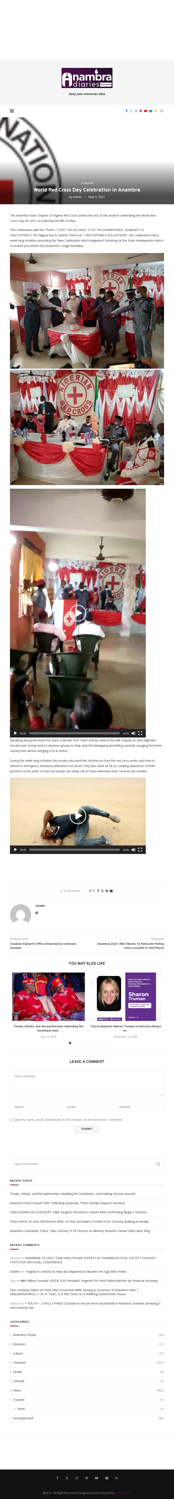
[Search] (162, 111)
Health (88, 1372)
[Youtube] (145, 111)
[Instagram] (136, 111)
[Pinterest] (140, 111)
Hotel (90, 1409)
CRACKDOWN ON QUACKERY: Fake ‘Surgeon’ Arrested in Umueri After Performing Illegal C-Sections (78, 1212)
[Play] (15, 733)
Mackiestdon (123, 1493)
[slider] (74, 733)
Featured (88, 1362)
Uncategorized (88, 1418)
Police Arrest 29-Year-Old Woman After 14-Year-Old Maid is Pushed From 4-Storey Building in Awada (79, 1221)
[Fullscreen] (140, 733)
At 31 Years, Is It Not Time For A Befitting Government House (83, 1294)
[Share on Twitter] (102, 891)
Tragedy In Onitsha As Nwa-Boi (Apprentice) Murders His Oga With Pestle (75, 1271)
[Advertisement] (87, 29)
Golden (15, 1271)
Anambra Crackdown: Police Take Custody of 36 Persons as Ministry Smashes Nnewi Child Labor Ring (80, 1231)
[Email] (150, 111)
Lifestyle (88, 1381)
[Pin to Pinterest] (106, 891)
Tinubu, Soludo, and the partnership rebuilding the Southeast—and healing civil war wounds (72, 1194)
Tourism (88, 1400)
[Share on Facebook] (98, 891)
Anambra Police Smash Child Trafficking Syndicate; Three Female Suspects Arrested (67, 1203)
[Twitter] (131, 111)
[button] (77, 613)
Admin (77, 197)
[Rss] (155, 111)
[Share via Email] (111, 891)
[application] (78, 613)
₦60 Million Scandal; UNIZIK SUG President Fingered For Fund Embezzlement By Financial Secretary (89, 1281)
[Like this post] (93, 891)
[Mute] (133, 733)
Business (88, 1344)
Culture (88, 1353)
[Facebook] (127, 111)
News (88, 1390)
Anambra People (88, 1335)
